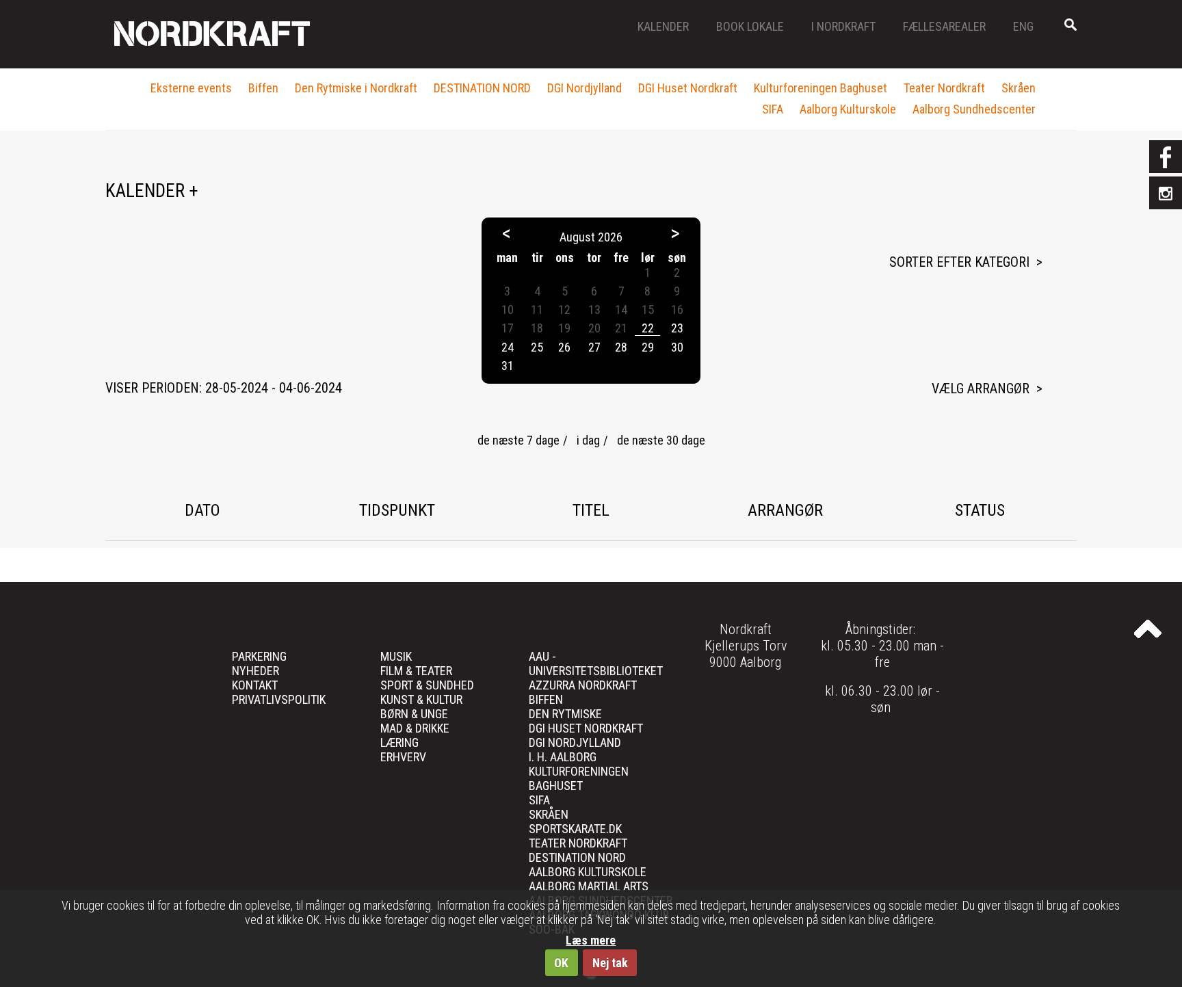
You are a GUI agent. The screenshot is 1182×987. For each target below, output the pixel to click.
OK (561, 963)
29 (648, 347)
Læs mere (591, 940)
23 (677, 328)
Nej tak (610, 963)
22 (648, 328)
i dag (588, 440)
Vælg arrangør (980, 388)
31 (507, 365)
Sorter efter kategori (959, 262)
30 (677, 347)
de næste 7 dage (518, 440)
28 (621, 347)
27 (594, 347)
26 (564, 347)
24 (507, 347)
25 (537, 347)
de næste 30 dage (661, 440)
